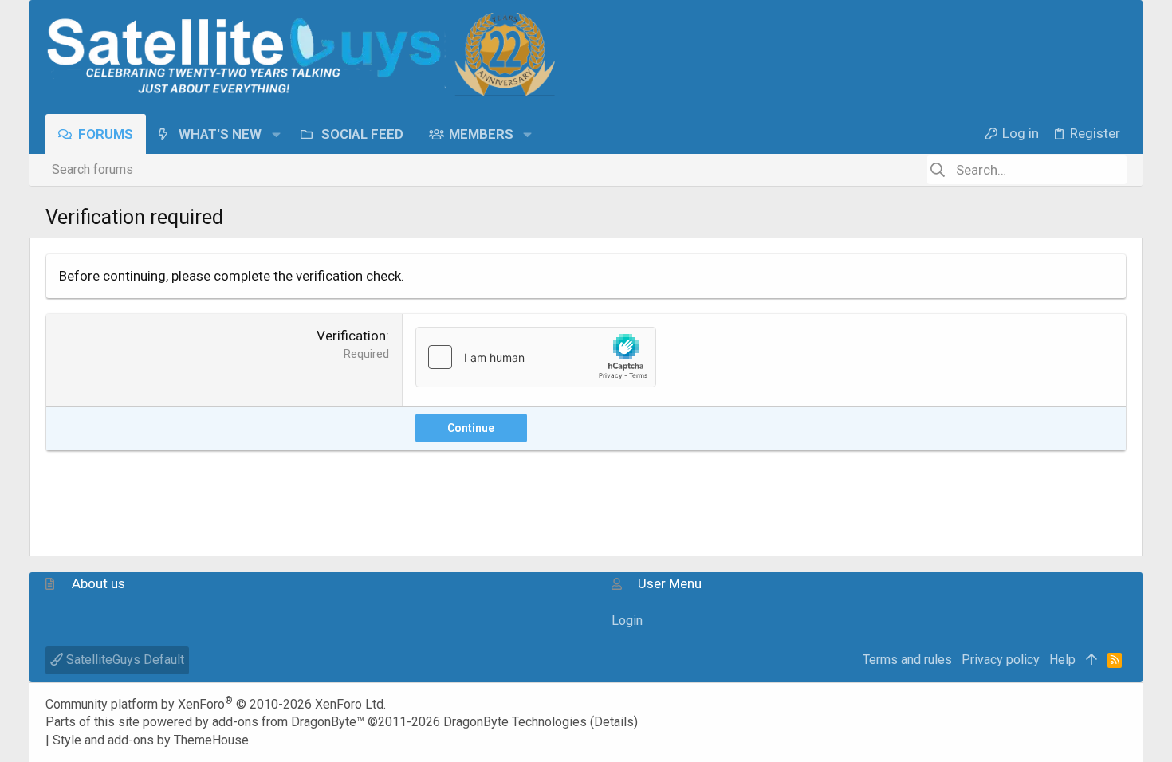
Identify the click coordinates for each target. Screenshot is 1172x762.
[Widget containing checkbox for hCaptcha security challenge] (535, 357)
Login (627, 620)
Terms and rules (907, 659)
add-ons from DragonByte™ (288, 721)
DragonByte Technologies (515, 721)
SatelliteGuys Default (123, 659)
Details (614, 721)
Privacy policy (1001, 659)
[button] (275, 133)
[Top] (1091, 660)
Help (1062, 659)
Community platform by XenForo (215, 704)
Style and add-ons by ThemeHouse (151, 740)
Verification (351, 336)
